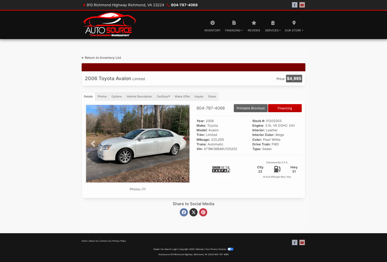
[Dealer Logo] (109, 24)
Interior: (258, 130)
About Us (93, 241)
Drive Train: (261, 144)
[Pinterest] (203, 212)
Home (84, 241)
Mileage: (203, 140)
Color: (257, 140)
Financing (285, 108)
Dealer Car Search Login (165, 249)
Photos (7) (138, 189)
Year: (201, 121)
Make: (201, 125)
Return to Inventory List (102, 58)
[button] (93, 143)
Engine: (258, 125)
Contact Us (105, 241)
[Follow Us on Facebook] (295, 5)
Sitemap (200, 249)
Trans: (202, 144)
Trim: (201, 135)
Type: (256, 149)
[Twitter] (193, 212)
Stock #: (258, 121)
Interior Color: (263, 135)
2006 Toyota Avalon (115, 78)
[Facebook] (184, 212)
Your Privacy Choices (216, 249)
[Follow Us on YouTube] (302, 5)
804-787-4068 (184, 5)
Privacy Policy (119, 241)
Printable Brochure (251, 108)
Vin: (200, 149)
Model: (202, 130)
